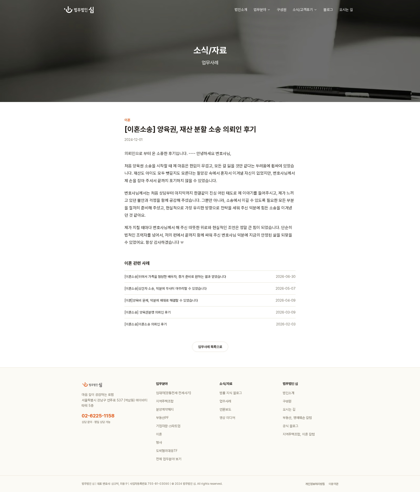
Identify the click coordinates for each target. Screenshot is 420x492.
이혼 (159, 434)
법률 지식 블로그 (230, 393)
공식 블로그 (290, 426)
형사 (159, 442)
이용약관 (333, 484)
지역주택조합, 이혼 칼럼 (299, 434)
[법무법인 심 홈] (79, 9)
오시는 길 (346, 10)
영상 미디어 (227, 418)
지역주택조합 (165, 401)
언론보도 (225, 409)
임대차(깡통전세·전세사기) (173, 393)
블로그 (328, 10)
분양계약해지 (165, 409)
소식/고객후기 (303, 10)
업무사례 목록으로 (210, 347)
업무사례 (225, 401)
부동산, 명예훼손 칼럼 (297, 418)
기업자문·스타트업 (168, 426)
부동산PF (162, 418)
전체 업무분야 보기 (168, 459)
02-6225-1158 (98, 416)
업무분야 (260, 10)
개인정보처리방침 (315, 484)
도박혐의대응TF (166, 451)
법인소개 (241, 10)
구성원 (281, 10)
